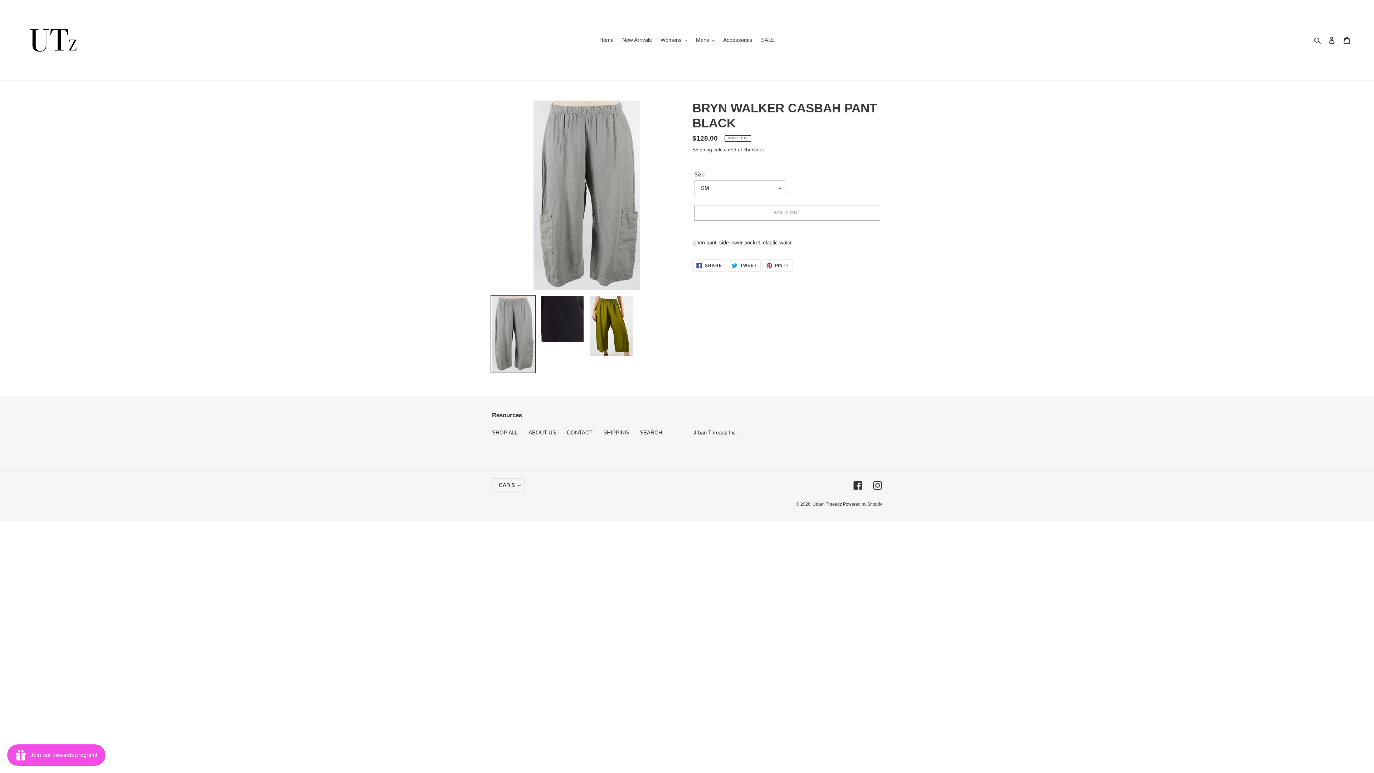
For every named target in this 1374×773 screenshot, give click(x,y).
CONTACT (580, 432)
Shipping (702, 149)
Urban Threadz (828, 504)
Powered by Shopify (862, 504)
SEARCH (651, 432)
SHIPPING (616, 432)
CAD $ (507, 485)
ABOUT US (542, 432)
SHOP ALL (505, 432)
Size (699, 174)
